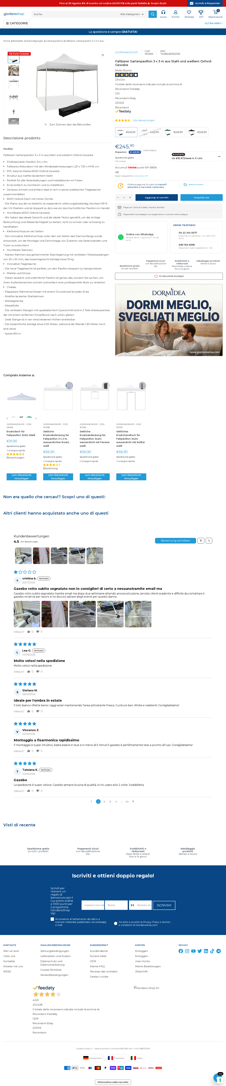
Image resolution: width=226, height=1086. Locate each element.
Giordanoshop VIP (140, 176)
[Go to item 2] (41, 555)
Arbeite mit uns (13, 966)
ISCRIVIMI (164, 905)
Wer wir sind (11, 951)
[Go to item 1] (23, 555)
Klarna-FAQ (97, 966)
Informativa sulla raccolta (113, 1082)
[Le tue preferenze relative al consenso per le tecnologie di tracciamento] (220, 1080)
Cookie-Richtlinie (51, 969)
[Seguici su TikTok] (212, 952)
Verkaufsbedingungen (54, 975)
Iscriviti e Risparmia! (207, 3)
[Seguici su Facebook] (181, 952)
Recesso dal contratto (103, 971)
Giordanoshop (126, 52)
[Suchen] (153, 14)
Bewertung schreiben (175, 540)
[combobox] (132, 905)
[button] (123, 120)
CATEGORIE (19, 23)
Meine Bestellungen (148, 966)
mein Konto (142, 961)
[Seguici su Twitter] (199, 952)
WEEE (7, 971)
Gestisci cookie (99, 976)
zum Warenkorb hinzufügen (21, 477)
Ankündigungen (35, 41)
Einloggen (141, 951)
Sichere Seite (98, 956)
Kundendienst (99, 951)
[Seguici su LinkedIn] (206, 952)
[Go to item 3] (59, 555)
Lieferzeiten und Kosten (55, 956)
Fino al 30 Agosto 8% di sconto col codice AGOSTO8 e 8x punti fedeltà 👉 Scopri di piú (112, 3)
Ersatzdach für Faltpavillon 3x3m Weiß (21, 433)
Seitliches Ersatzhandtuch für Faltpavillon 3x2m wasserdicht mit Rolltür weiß (130, 438)
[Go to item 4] (77, 555)
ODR (93, 961)
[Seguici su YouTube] (193, 952)
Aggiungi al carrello (156, 197)
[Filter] (200, 540)
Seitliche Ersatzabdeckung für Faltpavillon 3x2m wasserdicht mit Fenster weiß (95, 438)
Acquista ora (201, 197)
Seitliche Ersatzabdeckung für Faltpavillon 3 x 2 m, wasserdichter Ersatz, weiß (56, 438)
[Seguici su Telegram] (218, 952)
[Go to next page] (134, 801)
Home (7, 41)
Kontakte (9, 961)
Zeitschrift (141, 971)
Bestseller (18, 41)
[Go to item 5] (95, 555)
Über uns (9, 956)
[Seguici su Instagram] (187, 952)
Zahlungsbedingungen (54, 951)
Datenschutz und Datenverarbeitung (52, 963)
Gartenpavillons (54, 41)
